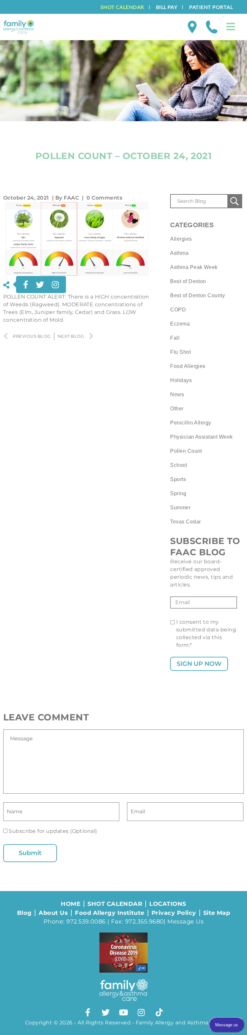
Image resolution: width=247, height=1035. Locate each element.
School (178, 465)
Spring (178, 493)
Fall (174, 338)
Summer (180, 507)
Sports (178, 479)
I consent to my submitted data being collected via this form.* (206, 633)
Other (176, 408)
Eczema (180, 323)
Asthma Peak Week (194, 267)
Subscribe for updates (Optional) (52, 831)
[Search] (234, 201)
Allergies (181, 239)
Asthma (179, 253)
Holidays (181, 380)
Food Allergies (188, 366)
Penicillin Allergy (190, 422)
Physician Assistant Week (201, 437)
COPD (178, 309)
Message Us (185, 921)
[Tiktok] (159, 1012)
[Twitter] (106, 1012)
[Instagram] (141, 1012)
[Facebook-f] (88, 1012)
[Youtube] (123, 1012)
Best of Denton (188, 281)
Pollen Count (186, 451)
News (177, 394)
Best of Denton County (197, 295)
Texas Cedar (185, 521)
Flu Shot (180, 352)
